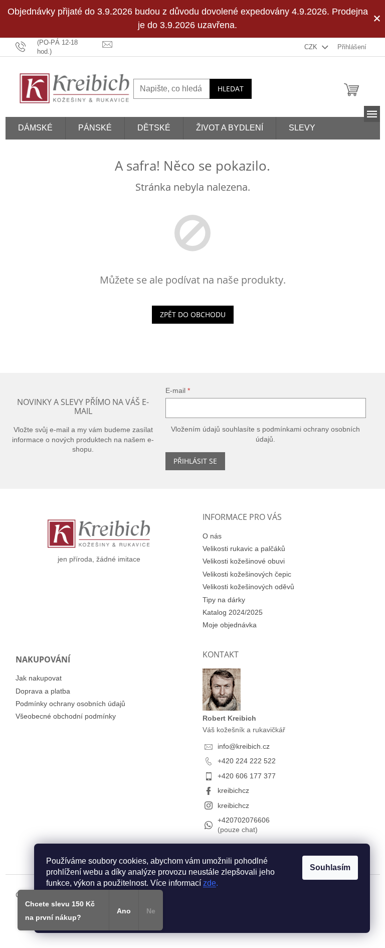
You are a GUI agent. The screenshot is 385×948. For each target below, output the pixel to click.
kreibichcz (233, 790)
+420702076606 (244, 820)
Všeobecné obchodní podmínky (66, 716)
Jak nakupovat (39, 678)
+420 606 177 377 (247, 776)
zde (209, 883)
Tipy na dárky (224, 600)
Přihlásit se (195, 461)
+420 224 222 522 (247, 761)
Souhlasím (330, 867)
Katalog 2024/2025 (233, 612)
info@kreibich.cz (244, 746)
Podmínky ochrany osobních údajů (70, 704)
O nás (212, 536)
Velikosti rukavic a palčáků (244, 549)
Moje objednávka (230, 625)
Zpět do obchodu (193, 314)
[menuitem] (35, 128)
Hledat (231, 88)
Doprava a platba (43, 691)
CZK (311, 47)
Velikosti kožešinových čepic (247, 574)
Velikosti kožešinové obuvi (244, 561)
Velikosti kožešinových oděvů (248, 587)
